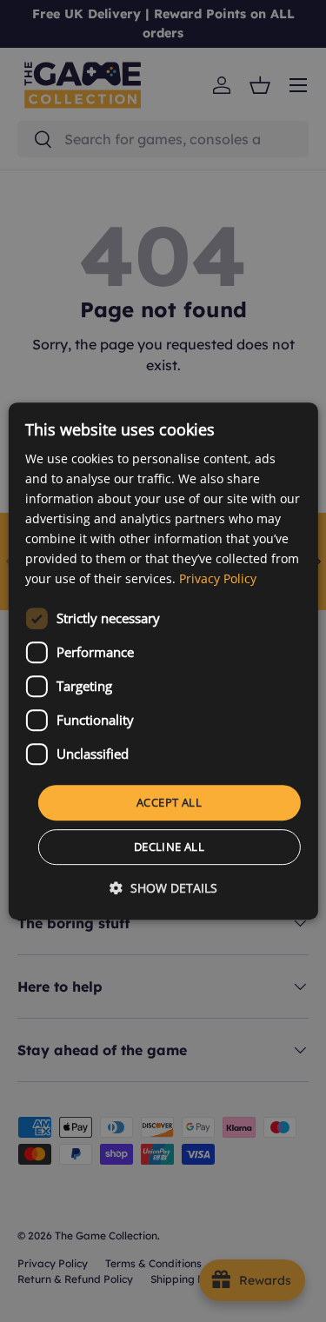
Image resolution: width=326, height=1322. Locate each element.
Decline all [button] (169, 846)
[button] (163, 888)
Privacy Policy (217, 579)
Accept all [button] (169, 802)
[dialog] (162, 661)
